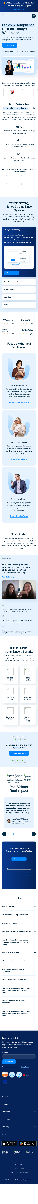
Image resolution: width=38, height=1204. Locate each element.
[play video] (19, 65)
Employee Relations (8, 1114)
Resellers (4, 1129)
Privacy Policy (19, 1165)
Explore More (11, 273)
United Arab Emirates (8, 1143)
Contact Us (5, 1131)
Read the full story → (9, 577)
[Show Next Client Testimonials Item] (34, 834)
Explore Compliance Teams (19, 402)
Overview (5, 1124)
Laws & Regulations (8, 1121)
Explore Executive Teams (19, 516)
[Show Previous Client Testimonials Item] (4, 834)
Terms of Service (19, 1168)
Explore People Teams (19, 459)
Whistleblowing (6, 1109)
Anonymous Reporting (9, 1106)
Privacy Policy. (25, 1067)
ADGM (4, 1158)
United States (6, 1139)
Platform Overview (7, 1102)
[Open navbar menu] (34, 16)
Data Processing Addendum (19, 1172)
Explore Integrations (19, 753)
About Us (5, 1136)
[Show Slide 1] (13, 834)
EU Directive (6, 1153)
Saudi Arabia (6, 1148)
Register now (19, 9)
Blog (3, 1116)
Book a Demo (9, 45)
